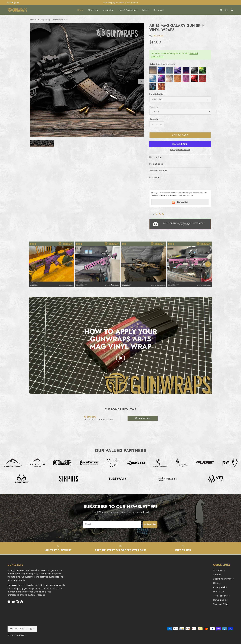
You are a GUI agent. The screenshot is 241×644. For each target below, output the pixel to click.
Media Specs (156, 164)
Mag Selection (156, 94)
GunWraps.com (20, 635)
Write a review (142, 418)
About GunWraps (158, 171)
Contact (217, 575)
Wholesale (218, 591)
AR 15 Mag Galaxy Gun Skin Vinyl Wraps (51, 20)
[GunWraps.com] (17, 10)
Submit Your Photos (223, 579)
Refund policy (220, 600)
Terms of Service (221, 596)
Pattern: (153, 107)
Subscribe (150, 524)
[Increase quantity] (161, 124)
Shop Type (93, 10)
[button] (120, 358)
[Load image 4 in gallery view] (87, 80)
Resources (158, 10)
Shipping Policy (221, 604)
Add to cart (180, 135)
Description (155, 157)
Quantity (153, 119)
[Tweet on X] (156, 214)
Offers (80, 10)
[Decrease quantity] (151, 124)
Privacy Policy (220, 587)
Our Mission (219, 570)
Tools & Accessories (127, 10)
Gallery (145, 10)
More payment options (180, 150)
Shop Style (108, 10)
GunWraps (158, 35)
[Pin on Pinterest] (163, 214)
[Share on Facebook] (160, 214)
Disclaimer (154, 177)
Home (31, 20)
